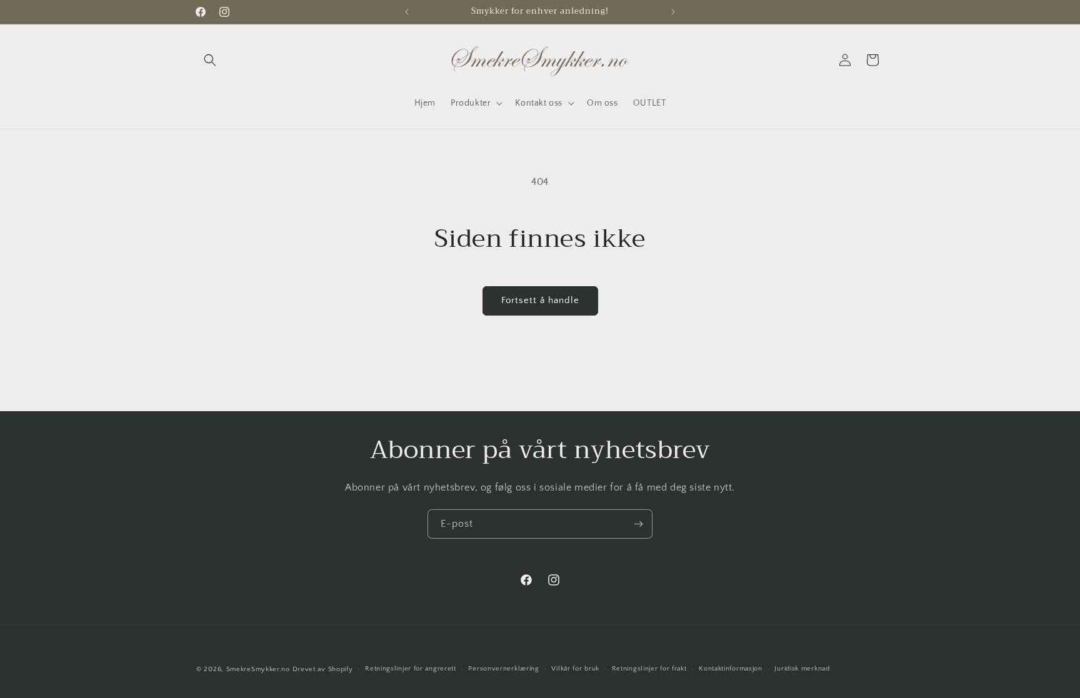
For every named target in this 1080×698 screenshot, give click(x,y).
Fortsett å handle (540, 300)
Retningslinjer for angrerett (410, 668)
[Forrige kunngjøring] (407, 12)
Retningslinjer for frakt (649, 668)
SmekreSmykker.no (258, 669)
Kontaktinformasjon (730, 668)
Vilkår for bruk (575, 668)
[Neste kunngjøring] (673, 12)
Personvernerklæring (503, 668)
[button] (210, 60)
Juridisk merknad (801, 668)
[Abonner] (638, 524)
